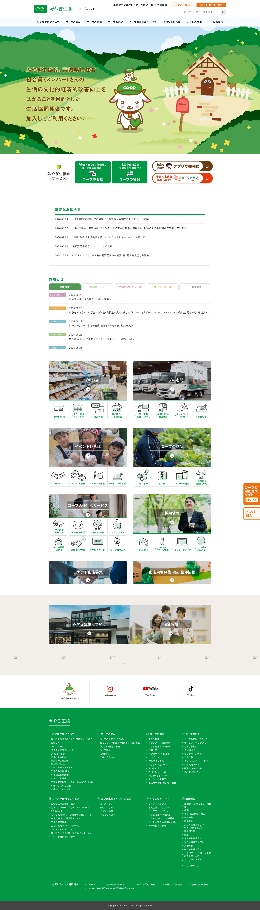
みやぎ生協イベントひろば (116, 798)
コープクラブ (106, 803)
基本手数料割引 (192, 746)
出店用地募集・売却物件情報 (162, 782)
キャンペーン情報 (193, 753)
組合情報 (218, 22)
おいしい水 (154, 768)
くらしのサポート (197, 22)
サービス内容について (195, 742)
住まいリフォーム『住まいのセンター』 (70, 807)
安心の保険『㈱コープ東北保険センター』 (71, 814)
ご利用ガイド (191, 750)
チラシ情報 (154, 739)
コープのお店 (94, 22)
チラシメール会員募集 (159, 742)
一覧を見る (195, 287)
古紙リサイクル (156, 761)
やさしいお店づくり (158, 764)
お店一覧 (153, 750)
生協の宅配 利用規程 (115, 884)
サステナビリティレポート (64, 750)
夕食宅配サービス (193, 764)
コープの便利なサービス (143, 22)
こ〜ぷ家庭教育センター (63, 836)
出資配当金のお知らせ (125, 4)
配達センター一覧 (193, 768)
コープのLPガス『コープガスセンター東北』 (72, 833)
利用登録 (188, 757)
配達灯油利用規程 (173, 884)
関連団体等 (189, 831)
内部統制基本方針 (193, 849)
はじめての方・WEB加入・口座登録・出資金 (71, 739)
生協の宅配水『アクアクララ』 (65, 825)
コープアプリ (155, 757)
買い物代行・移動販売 (159, 753)
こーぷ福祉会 (161, 818)
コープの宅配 (115, 22)
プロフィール (57, 746)
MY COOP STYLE (192, 772)
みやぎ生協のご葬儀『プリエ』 (65, 818)
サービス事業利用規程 (145, 884)
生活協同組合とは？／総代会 (197, 805)
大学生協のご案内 (157, 825)
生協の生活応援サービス (63, 803)
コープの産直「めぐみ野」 (112, 739)
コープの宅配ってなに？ (196, 739)
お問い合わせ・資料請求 (154, 4)
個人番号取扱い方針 (194, 842)
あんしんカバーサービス (196, 761)
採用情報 (188, 817)
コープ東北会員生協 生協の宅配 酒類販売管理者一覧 (111, 888)
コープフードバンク (158, 811)
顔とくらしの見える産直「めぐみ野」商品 (120, 742)
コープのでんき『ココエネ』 (64, 829)
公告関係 (91, 884)
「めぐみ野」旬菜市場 (110, 746)
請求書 (211, 4)
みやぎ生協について (48, 22)
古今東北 (104, 753)
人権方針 (188, 845)
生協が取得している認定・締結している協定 (72, 781)
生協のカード (57, 742)
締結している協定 (62, 789)
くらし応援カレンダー (159, 746)
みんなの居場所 (107, 814)
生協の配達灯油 (58, 822)
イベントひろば (171, 22)
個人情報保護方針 (193, 838)
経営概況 (188, 821)
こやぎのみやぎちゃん (62, 767)
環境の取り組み (58, 757)
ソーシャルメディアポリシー (194, 860)
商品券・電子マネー (158, 775)
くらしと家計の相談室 (159, 814)
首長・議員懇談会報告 (194, 813)
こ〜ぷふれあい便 (157, 803)
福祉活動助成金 (61, 774)
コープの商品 (73, 22)
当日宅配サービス (157, 772)
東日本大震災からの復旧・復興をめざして (194, 826)
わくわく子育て (107, 807)
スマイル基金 (60, 778)
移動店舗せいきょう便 (159, 807)
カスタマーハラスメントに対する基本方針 (197, 854)
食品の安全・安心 (108, 757)
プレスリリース (192, 865)
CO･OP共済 (57, 811)
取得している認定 (62, 785)
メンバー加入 (182, 4)
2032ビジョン (58, 753)
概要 (186, 810)
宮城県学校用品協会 (163, 822)
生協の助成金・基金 (60, 771)
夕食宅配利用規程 (200, 884)
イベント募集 (106, 811)
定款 (186, 834)
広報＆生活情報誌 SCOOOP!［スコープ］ (61, 762)
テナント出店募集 (157, 779)
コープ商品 (105, 750)
